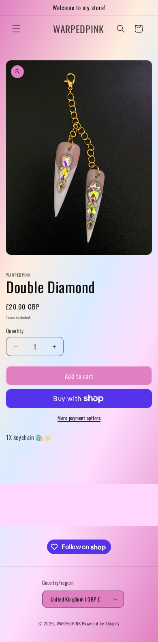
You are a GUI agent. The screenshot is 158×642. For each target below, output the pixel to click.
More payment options (79, 417)
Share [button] (21, 462)
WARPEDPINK (69, 623)
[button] (16, 29)
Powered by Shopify (101, 623)
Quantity (14, 331)
